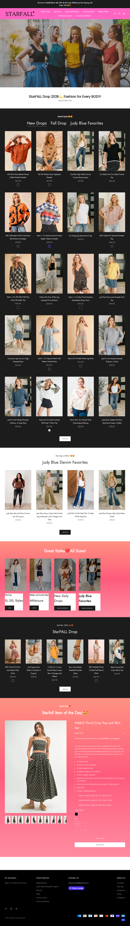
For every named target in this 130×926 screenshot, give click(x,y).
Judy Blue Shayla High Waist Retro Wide (112, 515)
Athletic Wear (103, 11)
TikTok (119, 894)
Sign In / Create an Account (16, 883)
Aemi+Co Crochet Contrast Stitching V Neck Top (49, 421)
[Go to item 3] (21, 820)
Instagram (121, 898)
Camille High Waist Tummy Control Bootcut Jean (80, 176)
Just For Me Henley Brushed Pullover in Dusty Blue (18, 421)
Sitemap (120, 886)
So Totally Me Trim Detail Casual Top (112, 176)
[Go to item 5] (34, 820)
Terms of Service (42, 901)
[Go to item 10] (66, 820)
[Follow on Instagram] (11, 909)
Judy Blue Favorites (86, 123)
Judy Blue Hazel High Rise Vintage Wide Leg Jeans (81, 515)
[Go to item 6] (40, 820)
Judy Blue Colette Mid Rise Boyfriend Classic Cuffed (112, 421)
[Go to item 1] (8, 820)
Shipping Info (41, 883)
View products (62, 608)
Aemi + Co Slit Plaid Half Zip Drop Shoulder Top (18, 298)
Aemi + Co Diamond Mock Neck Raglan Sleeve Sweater (49, 237)
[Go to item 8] (53, 820)
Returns (39, 890)
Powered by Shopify (20, 918)
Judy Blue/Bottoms (72, 11)
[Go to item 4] (27, 820)
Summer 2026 (88, 11)
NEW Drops (45, 11)
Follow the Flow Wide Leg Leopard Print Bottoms (49, 299)
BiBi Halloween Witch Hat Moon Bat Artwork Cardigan (18, 237)
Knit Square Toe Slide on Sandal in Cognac (34, 670)
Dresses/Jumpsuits (65, 15)
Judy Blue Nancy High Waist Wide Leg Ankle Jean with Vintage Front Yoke (49, 516)
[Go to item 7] (47, 820)
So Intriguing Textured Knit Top (80, 235)
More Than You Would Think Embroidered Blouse (80, 421)
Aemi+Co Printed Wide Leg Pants (81, 358)
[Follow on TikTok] (16, 909)
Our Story (120, 883)
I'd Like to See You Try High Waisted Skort (18, 360)
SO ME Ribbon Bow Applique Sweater (49, 176)
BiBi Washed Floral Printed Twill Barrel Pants (96, 670)
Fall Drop (57, 11)
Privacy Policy (41, 898)
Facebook (121, 890)
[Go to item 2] (14, 820)
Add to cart (100, 838)
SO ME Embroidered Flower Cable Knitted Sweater (18, 176)
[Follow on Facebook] (6, 909)
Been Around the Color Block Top (117, 669)
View (9, 608)
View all (65, 439)
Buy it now (100, 845)
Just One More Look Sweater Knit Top (112, 299)
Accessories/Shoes (83, 15)
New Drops (37, 123)
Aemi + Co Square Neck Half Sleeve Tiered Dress (49, 360)
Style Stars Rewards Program (47, 886)
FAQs (38, 894)
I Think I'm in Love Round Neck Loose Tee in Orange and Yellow (54, 672)
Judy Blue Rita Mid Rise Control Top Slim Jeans (18, 515)
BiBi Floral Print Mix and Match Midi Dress (12, 670)
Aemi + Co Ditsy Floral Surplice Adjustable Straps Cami (81, 299)
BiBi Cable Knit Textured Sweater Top (112, 237)
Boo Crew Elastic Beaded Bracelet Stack (75, 670)
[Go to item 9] (60, 820)
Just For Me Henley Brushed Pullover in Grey (112, 360)
